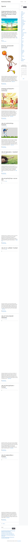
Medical (22, 44)
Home (25, 1)
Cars (21, 18)
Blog (21, 16)
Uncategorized (23, 59)
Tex (21, 57)
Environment (22, 24)
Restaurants (22, 51)
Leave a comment (4, 41)
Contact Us (21, 1)
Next (4, 523)
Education (22, 22)
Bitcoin (22, 15)
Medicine (22, 45)
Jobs (21, 37)
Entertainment (23, 23)
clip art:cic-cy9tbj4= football (9, 248)
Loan (21, 43)
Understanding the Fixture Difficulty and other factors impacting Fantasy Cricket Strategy (9, 13)
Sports (3, 40)
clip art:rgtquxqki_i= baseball (9, 152)
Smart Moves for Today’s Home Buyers (6, 532)
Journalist (22, 38)
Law (21, 39)
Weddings (22, 60)
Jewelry (22, 36)
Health (22, 31)
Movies (22, 46)
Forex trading (23, 29)
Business (22, 17)
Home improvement (23, 32)
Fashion (22, 25)
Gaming (3, 83)
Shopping (22, 52)
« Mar (23, 78)
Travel (22, 58)
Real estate (22, 50)
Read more (13, 81)
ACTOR (22, 11)
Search (2, 527)
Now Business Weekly (6, 1)
